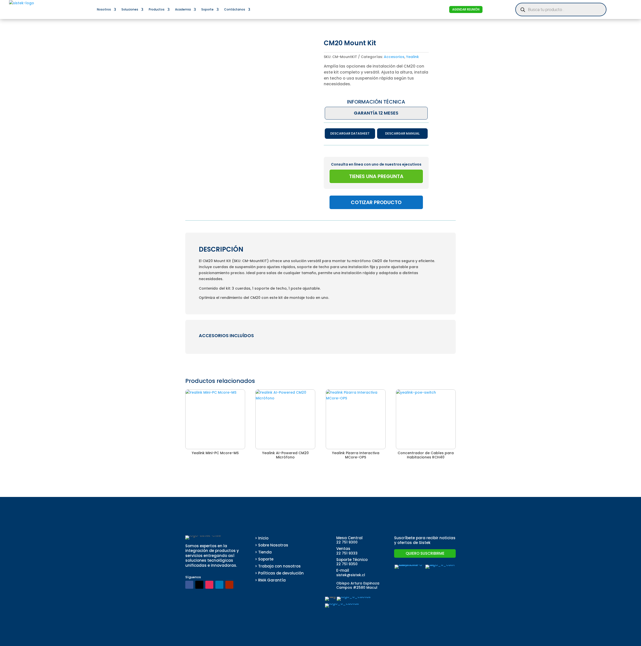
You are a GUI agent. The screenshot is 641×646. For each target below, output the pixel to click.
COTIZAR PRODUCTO (376, 202)
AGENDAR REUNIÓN (465, 9)
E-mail (342, 570)
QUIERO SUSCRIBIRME (425, 553)
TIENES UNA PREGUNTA (376, 176)
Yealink (412, 56)
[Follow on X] (199, 585)
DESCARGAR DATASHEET (350, 133)
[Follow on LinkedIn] (219, 585)
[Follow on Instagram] (209, 585)
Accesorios (394, 56)
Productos (157, 9)
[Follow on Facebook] (189, 585)
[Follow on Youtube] (229, 585)
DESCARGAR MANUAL (402, 133)
